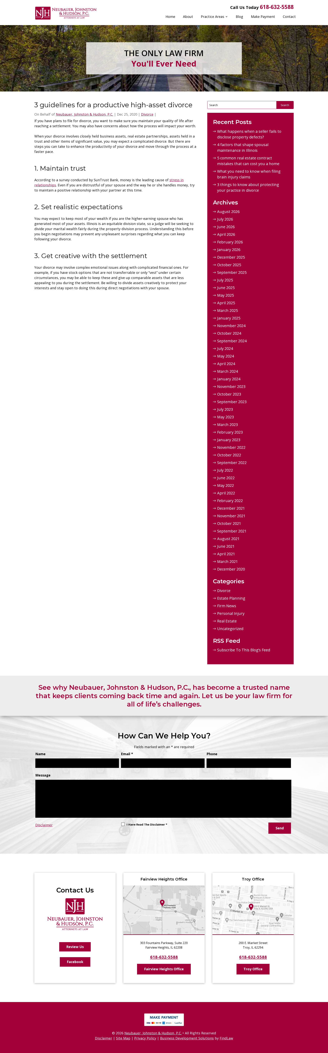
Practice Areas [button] (212, 16)
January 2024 (228, 378)
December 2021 (231, 508)
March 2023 (227, 424)
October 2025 (229, 264)
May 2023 (225, 417)
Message (42, 775)
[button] (324, 1025)
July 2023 (225, 409)
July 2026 (225, 219)
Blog (239, 16)
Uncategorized (230, 628)
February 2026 (230, 242)
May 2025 (225, 295)
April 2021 (226, 553)
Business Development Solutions (187, 1038)
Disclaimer (44, 825)
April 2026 (226, 234)
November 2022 (231, 447)
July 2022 (225, 470)
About (188, 16)
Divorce (147, 114)
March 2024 (227, 371)
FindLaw (226, 1038)
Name (40, 754)
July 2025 (225, 280)
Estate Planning (231, 598)
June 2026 (226, 226)
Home (170, 16)
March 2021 (227, 561)
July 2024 (225, 348)
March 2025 (227, 310)
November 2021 (231, 515)
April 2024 (226, 363)
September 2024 (232, 340)
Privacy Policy (145, 1038)
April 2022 (226, 493)
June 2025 (226, 287)
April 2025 (226, 302)
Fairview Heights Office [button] (164, 969)
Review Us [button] (75, 946)
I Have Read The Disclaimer (147, 824)
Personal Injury (230, 613)
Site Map (123, 1038)
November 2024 (231, 325)
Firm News (226, 605)
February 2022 (230, 500)
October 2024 (229, 333)
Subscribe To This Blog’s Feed (243, 649)
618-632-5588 (277, 6)
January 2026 (228, 249)
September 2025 (232, 272)
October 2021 (229, 523)
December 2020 (231, 569)
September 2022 (232, 462)
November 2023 (231, 386)
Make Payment (263, 16)
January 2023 (228, 439)
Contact (289, 16)
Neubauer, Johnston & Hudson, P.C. (84, 114)
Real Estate (227, 621)
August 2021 (228, 538)
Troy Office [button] (253, 969)
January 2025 (228, 318)
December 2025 (231, 257)
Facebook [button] (75, 961)
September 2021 (232, 531)
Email (127, 754)
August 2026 (228, 211)
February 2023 (230, 432)
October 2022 (229, 455)
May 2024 (225, 356)
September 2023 (232, 401)
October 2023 (229, 394)
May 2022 (225, 485)
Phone (212, 754)
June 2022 (226, 477)
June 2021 (226, 546)
